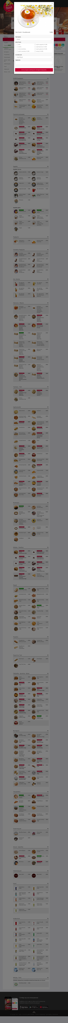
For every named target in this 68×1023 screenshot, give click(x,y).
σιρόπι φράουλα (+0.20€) (41, 49)
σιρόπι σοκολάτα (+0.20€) (23, 51)
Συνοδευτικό (18, 54)
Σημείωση (17, 60)
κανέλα (19, 46)
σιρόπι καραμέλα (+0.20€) (41, 44)
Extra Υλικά (18, 42)
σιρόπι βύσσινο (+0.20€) (41, 46)
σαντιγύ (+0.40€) (39, 51)
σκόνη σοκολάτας (22, 49)
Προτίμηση (18, 37)
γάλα (19, 44)
